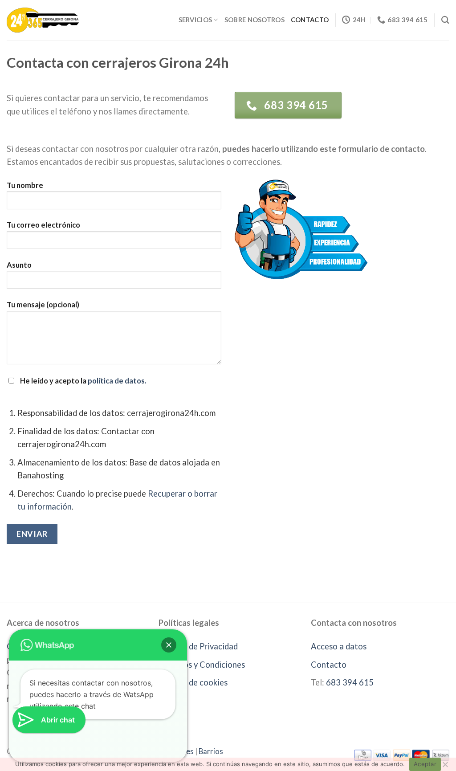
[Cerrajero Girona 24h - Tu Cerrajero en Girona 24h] (43, 20)
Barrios (211, 751)
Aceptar (425, 763)
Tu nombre (25, 185)
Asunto (19, 265)
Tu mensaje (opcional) (43, 304)
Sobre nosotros (254, 20)
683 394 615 (350, 682)
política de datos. (117, 380)
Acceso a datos (338, 646)
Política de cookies (193, 682)
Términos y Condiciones (202, 664)
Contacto (310, 20)
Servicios (195, 20)
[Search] (445, 20)
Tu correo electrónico (43, 224)
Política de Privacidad (198, 646)
